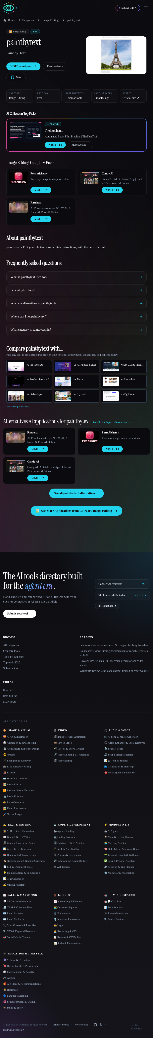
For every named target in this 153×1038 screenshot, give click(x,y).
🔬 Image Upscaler (13, 796)
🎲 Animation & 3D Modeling (19, 742)
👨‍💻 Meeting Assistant (115, 842)
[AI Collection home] (10, 8)
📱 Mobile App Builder (66, 848)
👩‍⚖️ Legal (59, 925)
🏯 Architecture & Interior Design (21, 748)
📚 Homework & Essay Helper (19, 854)
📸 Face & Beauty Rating (17, 766)
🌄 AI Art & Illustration (15, 736)
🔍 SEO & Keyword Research (19, 931)
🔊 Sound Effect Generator (118, 754)
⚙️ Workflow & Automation (119, 872)
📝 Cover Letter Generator (17, 848)
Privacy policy (73, 1028)
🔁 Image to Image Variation (18, 790)
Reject (123, 1025)
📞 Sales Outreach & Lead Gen (19, 925)
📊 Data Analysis (113, 907)
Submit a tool (11, 668)
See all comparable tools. (18, 406)
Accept (138, 1025)
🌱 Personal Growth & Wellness (121, 854)
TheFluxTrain (54, 130)
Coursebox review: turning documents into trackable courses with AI (114, 653)
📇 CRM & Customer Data (17, 907)
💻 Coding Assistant (65, 836)
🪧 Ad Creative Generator (17, 901)
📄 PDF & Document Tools (17, 866)
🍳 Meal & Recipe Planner (118, 836)
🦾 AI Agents (111, 831)
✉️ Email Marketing (14, 919)
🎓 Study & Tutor (13, 1007)
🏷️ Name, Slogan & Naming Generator (24, 860)
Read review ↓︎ (55, 66)
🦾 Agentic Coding (64, 831)
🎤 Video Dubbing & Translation (71, 754)
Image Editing (50, 20)
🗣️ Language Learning (15, 995)
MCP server (9, 701)
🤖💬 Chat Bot (112, 901)
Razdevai (35, 202)
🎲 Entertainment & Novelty (18, 971)
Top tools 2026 (11, 662)
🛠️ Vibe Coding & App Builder (70, 860)
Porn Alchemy (39, 173)
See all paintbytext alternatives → (76, 493)
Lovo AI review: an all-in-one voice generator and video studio (111, 663)
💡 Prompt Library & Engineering (21, 872)
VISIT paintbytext (23, 66)
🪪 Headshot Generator (15, 778)
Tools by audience (13, 656)
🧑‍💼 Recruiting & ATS (65, 931)
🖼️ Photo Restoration (14, 808)
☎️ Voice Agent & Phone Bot (119, 772)
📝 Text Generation (13, 878)
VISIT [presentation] (52, 144)
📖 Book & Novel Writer (16, 836)
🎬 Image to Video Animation (70, 736)
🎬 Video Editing (63, 760)
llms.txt (7, 690)
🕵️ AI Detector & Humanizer (18, 831)
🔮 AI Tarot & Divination (16, 959)
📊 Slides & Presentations (67, 943)
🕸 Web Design (62, 866)
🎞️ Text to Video (63, 742)
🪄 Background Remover (17, 760)
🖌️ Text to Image (12, 814)
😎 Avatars (9, 754)
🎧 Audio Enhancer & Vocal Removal (124, 742)
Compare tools (11, 650)
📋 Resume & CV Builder (67, 937)
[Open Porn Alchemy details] (18, 178)
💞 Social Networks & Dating (19, 1001)
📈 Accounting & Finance (68, 901)
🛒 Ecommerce (62, 913)
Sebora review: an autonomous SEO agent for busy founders (114, 645)
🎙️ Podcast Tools (113, 748)
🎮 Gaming (9, 977)
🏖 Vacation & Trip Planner (119, 866)
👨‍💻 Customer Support (65, 907)
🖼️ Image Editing (12, 784)
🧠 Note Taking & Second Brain (121, 848)
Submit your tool (19, 613)
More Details (81, 144)
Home (11, 20)
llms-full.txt (10, 695)
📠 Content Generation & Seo (19, 842)
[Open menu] (146, 8)
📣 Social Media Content (17, 937)
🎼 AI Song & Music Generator (121, 736)
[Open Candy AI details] (89, 178)
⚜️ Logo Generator (13, 802)
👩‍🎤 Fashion (9, 772)
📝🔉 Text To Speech (116, 760)
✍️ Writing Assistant (14, 884)
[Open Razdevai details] (18, 207)
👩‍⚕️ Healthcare (11, 989)
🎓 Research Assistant (116, 913)
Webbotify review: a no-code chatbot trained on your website (114, 670)
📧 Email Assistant (13, 913)
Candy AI (107, 173)
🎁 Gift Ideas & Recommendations (22, 983)
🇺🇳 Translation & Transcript (119, 766)
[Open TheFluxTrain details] (26, 132)
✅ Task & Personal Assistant (119, 860)
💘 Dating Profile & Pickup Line (20, 965)
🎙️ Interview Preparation (67, 919)
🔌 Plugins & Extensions (67, 854)
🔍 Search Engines (114, 919)
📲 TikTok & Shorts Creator (69, 748)
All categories (11, 645)
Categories (28, 20)
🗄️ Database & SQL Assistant (69, 842)
